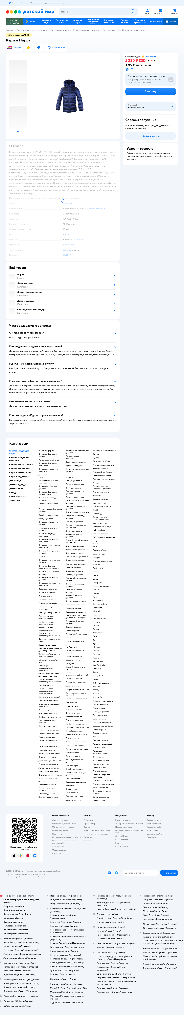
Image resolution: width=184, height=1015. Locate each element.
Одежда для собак (154, 834)
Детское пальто (72, 738)
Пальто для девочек (74, 521)
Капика (96, 590)
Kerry (95, 597)
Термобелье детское (75, 731)
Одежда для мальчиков (48, 764)
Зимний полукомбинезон (77, 749)
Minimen (96, 647)
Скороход (97, 514)
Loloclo (96, 625)
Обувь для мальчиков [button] (20, 472)
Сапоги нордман (73, 778)
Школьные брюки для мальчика (48, 470)
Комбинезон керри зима (76, 724)
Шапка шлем (98, 757)
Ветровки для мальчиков (49, 710)
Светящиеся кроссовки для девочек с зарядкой (76, 616)
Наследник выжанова (102, 586)
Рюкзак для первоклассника (100, 752)
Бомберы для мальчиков (49, 753)
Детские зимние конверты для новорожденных (50, 649)
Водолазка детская (74, 717)
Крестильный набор (47, 645)
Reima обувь (98, 496)
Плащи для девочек (74, 706)
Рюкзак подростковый (102, 744)
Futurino (96, 615)
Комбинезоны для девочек (77, 512)
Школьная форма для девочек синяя (48, 493)
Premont (96, 654)
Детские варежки (100, 740)
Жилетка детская (73, 713)
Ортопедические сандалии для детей (101, 518)
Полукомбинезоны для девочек (76, 579)
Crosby (96, 651)
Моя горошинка (45, 685)
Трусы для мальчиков (102, 722)
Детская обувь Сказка (102, 472)
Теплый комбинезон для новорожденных (49, 655)
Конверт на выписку (47, 600)
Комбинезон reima (74, 656)
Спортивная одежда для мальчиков (49, 705)
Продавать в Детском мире (64, 823)
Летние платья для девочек (77, 557)
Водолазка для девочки (76, 601)
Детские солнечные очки (104, 784)
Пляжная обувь (99, 550)
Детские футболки (74, 686)
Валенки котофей (100, 499)
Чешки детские (72, 789)
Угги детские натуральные (104, 465)
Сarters (96, 629)
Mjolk (95, 643)
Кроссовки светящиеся (76, 782)
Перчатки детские (101, 764)
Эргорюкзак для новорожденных (46, 629)
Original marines (100, 604)
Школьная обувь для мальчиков (47, 535)
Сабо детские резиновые (104, 537)
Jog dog (96, 458)
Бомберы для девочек (75, 560)
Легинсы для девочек (75, 484)
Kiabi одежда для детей (103, 683)
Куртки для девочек (74, 575)
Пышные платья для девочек (74, 476)
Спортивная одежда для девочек (76, 517)
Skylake (42, 557)
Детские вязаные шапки (103, 780)
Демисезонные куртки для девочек (77, 502)
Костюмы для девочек (75, 564)
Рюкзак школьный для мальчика (48, 481)
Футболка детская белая (76, 742)
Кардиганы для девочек (76, 462)
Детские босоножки (102, 506)
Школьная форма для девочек (48, 455)
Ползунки (70, 664)
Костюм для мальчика (48, 726)
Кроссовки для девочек (76, 612)
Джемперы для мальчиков (50, 761)
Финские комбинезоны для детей (76, 694)
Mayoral (96, 593)
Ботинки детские (100, 534)
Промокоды (57, 834)
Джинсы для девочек (75, 546)
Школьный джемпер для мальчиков (49, 584)
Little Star (97, 669)
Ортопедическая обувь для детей (76, 773)
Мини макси (98, 661)
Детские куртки (111, 30)
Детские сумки (99, 768)
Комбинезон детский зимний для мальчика (48, 741)
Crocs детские (72, 793)
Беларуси (42, 877)
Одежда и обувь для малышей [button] (19, 459)
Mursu (95, 547)
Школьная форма (46, 450)
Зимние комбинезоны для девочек (77, 451)
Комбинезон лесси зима (76, 699)
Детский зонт (99, 801)
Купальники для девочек (103, 701)
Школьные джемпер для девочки (49, 561)
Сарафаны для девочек (48, 515)
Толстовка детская (74, 709)
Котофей (96, 557)
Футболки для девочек (76, 466)
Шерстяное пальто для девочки (75, 585)
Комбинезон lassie (74, 679)
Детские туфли (72, 631)
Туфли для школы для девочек (48, 529)
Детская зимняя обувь (102, 527)
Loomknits (97, 608)
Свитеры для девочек (75, 497)
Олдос (95, 572)
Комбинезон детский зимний (75, 651)
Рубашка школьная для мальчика (48, 504)
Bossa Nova (98, 633)
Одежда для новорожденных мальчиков (46, 668)
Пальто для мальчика (48, 746)
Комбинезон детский (75, 641)
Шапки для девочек (101, 760)
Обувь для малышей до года (49, 661)
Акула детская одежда (102, 561)
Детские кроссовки (74, 796)
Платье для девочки (47, 784)
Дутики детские (100, 523)
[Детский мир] (30, 11)
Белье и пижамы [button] (17, 496)
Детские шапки (99, 747)
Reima (95, 575)
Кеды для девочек (73, 627)
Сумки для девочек (101, 797)
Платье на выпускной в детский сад (49, 608)
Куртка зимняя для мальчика (46, 721)
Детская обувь (72, 765)
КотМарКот (98, 697)
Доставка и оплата (60, 820)
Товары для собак (154, 827)
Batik (95, 640)
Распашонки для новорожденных (46, 617)
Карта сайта (57, 853)
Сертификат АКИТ (60, 846)
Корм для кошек (154, 823)
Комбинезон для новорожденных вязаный (50, 680)
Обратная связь (59, 850)
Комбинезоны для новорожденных (46, 623)
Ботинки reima (99, 503)
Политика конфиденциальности (66, 837)
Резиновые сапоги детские (104, 450)
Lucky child (98, 676)
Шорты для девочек (74, 531)
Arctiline (96, 686)
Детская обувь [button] (16, 488)
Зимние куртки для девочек (74, 535)
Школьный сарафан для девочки (49, 573)
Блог (117, 843)
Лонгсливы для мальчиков (50, 768)
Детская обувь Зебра (102, 476)
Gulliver (96, 565)
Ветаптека (151, 837)
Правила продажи (60, 830)
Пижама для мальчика (48, 750)
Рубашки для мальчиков (49, 733)
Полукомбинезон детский (77, 689)
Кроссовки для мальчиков (77, 605)
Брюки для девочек (74, 553)
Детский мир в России (16, 877)
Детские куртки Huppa (133, 30)
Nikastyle (97, 611)
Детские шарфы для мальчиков (101, 776)
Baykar (95, 672)
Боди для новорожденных (50, 613)
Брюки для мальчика (47, 713)
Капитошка (97, 679)
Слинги (69, 638)
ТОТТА (96, 690)
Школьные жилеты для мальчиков (48, 540)
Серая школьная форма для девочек (50, 510)
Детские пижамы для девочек (75, 492)
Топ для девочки (100, 733)
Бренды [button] (13, 492)
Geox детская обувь (101, 461)
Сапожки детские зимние (104, 479)
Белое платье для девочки (77, 549)
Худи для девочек (73, 567)
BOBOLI (96, 694)
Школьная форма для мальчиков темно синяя (49, 567)
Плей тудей (98, 568)
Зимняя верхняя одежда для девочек (76, 526)
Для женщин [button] (15, 480)
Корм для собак (153, 830)
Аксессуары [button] (15, 500)
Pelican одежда (99, 618)
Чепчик (96, 737)
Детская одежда (59, 30)
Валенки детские (100, 468)
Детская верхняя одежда (84, 30)
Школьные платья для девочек (48, 499)
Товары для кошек (154, 820)
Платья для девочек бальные (74, 457)
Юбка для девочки (47, 794)
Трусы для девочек (101, 712)
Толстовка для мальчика (49, 730)
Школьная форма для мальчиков (48, 464)
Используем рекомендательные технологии (25, 874)
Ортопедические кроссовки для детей (102, 487)
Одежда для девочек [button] (19, 468)
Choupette (97, 582)
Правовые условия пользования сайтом (43, 871)
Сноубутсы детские (74, 769)
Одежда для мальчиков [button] (21, 464)
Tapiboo (96, 454)
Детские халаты (99, 719)
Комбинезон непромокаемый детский (77, 674)
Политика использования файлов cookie (63, 842)
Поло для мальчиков (47, 737)
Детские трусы (99, 730)
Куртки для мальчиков (48, 700)
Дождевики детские (74, 720)
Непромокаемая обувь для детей (104, 542)
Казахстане (31, 877)
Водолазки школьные (48, 589)
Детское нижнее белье (103, 726)
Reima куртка (71, 702)
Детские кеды (99, 554)
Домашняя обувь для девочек (75, 622)
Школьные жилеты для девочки (48, 578)
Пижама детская (100, 715)
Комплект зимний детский (77, 727)
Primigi (96, 483)
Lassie (95, 579)
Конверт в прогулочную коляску (49, 640)
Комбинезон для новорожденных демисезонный (46, 691)
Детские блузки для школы (47, 476)
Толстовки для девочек (49, 797)
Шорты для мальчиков (48, 757)
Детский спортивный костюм (75, 668)
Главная (9, 30)
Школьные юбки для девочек (48, 487)
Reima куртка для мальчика (50, 775)
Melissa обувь (99, 530)
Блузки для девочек (74, 571)
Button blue (98, 600)
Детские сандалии (101, 492)
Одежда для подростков (76, 682)
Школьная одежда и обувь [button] (19, 452)
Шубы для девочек (74, 488)
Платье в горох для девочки (74, 590)
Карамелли (97, 658)
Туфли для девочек (74, 608)
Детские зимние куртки (76, 735)
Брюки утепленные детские (74, 760)
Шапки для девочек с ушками (102, 792)
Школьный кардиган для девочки (49, 552)
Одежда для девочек (74, 481)
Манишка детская (100, 788)
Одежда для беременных (76, 634)
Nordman (70, 785)
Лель (95, 636)
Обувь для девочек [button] (19, 476)
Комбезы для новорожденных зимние (49, 634)
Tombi (95, 510)
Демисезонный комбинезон (72, 646)
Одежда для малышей (48, 603)
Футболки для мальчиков (50, 717)
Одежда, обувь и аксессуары (30, 30)
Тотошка (96, 622)
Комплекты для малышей (49, 697)
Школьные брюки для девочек (48, 523)
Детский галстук (100, 771)
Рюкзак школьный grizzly (49, 460)
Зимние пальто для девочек (47, 789)
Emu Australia (99, 665)
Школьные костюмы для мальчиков (49, 546)
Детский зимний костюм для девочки (77, 541)
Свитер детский (73, 756)
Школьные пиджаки (47, 592)
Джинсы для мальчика (48, 771)
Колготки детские (100, 704)
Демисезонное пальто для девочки (77, 470)
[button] (170, 21)
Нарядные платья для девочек (48, 779)
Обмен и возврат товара (63, 827)
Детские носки (99, 708)
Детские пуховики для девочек (75, 507)
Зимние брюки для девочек (74, 596)
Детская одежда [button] (17, 484)
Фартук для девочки (47, 519)
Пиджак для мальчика (75, 745)
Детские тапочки (73, 800)
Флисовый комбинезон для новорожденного (49, 675)
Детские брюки (72, 752)
